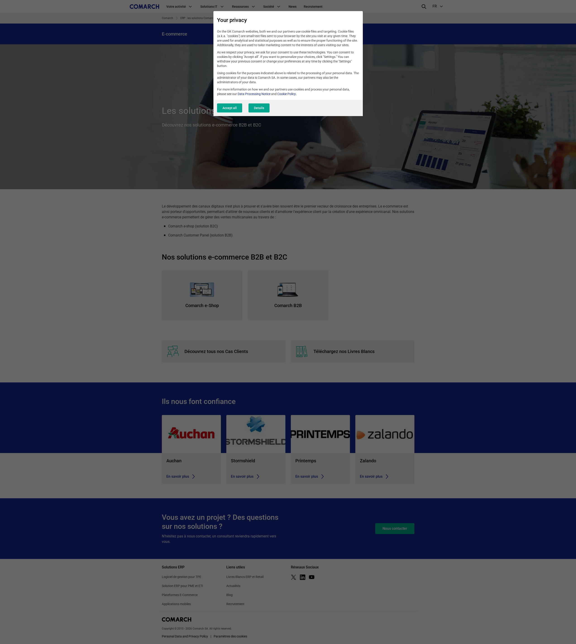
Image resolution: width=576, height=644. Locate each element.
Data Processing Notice (254, 94)
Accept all (229, 108)
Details (259, 108)
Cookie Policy (286, 94)
